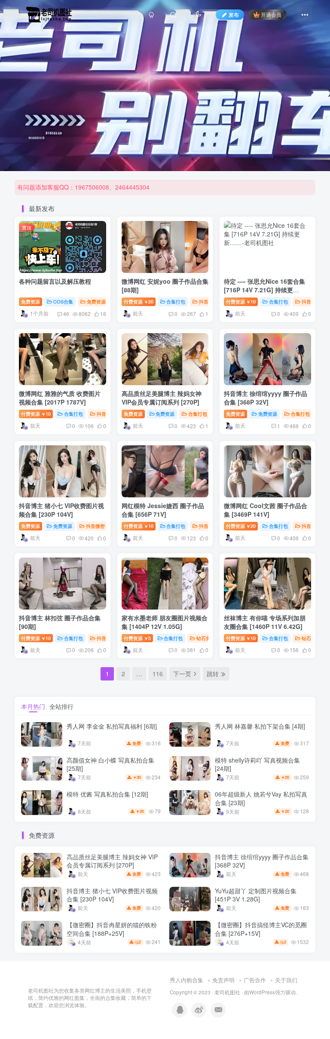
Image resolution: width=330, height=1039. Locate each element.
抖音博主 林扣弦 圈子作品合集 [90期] (60, 622)
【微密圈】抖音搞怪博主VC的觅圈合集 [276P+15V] (261, 929)
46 (66, 313)
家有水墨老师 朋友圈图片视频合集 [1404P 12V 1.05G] (165, 622)
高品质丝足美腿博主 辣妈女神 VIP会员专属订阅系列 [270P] (162, 397)
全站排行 (61, 706)
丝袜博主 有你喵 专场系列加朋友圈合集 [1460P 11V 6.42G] (265, 622)
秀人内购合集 (186, 980)
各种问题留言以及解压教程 (55, 281)
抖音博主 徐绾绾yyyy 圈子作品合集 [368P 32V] (265, 397)
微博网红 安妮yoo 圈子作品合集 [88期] (165, 285)
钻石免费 (205, 637)
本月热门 (33, 706)
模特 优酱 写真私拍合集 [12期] (107, 794)
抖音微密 (208, 301)
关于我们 (286, 980)
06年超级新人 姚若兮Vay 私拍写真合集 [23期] (261, 798)
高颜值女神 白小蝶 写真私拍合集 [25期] (110, 764)
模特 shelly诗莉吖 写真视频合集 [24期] (257, 764)
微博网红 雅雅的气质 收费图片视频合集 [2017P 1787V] (60, 397)
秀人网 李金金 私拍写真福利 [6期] (112, 726)
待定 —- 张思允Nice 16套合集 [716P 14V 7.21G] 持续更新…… (264, 289)
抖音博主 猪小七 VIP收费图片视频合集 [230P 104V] (61, 509)
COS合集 (63, 301)
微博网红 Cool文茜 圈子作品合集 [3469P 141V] (265, 509)
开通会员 (271, 14)
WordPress (262, 992)
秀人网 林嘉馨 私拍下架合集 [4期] (260, 726)
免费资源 (30, 301)
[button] (319, 167)
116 (158, 673)
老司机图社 (227, 992)
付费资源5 (137, 637)
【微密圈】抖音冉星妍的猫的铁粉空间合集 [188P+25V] (112, 929)
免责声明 (223, 980)
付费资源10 (241, 301)
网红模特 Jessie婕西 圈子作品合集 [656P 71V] (163, 509)
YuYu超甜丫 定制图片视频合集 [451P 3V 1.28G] (255, 895)
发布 (234, 14)
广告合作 (255, 980)
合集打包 (175, 301)
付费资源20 (138, 301)
